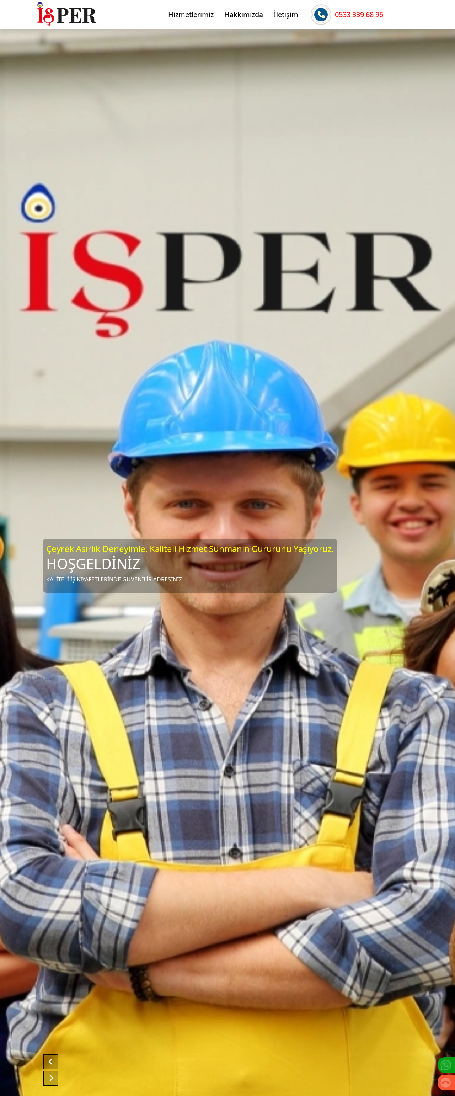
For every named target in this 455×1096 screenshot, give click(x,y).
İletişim (286, 14)
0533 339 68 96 (359, 14)
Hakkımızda (243, 14)
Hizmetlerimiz (191, 14)
